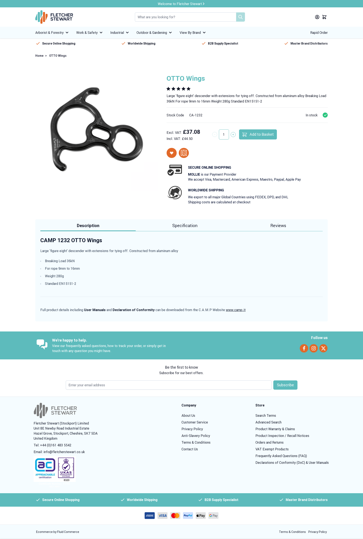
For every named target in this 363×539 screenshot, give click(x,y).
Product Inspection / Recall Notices (282, 436)
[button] (179, 88)
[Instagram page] (313, 348)
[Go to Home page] (54, 17)
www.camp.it (236, 310)
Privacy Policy (192, 429)
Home (39, 55)
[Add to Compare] (184, 153)
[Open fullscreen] (96, 129)
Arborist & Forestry (49, 32)
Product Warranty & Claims (275, 429)
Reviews (278, 225)
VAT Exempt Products (272, 449)
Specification (184, 225)
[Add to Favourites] (172, 153)
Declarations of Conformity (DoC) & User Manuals (292, 462)
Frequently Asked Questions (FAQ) (281, 456)
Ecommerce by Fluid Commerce (57, 532)
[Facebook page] (304, 348)
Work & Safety (87, 32)
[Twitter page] (323, 348)
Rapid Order (319, 32)
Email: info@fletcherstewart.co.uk (59, 452)
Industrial (117, 32)
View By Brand (190, 32)
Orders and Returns (269, 442)
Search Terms (265, 415)
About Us (188, 415)
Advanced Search (268, 422)
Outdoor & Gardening (152, 32)
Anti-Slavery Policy (196, 436)
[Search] (240, 17)
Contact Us (190, 449)
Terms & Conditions (196, 442)
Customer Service (195, 422)
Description (88, 225)
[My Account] (317, 17)
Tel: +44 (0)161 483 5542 (52, 445)
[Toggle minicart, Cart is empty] (324, 17)
